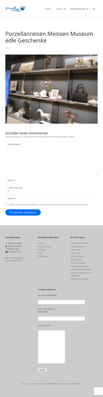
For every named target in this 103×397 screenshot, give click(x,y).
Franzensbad (76, 259)
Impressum (43, 256)
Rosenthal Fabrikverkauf (81, 269)
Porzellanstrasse (77, 246)
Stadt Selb (75, 249)
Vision (40, 243)
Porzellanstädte (78, 8)
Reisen (59, 8)
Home (48, 8)
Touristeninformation (79, 243)
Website (12, 198)
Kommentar (12, 144)
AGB (40, 253)
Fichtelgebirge (76, 256)
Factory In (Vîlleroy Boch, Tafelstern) (81, 274)
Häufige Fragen (45, 246)
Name (9, 180)
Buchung (42, 249)
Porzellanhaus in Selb (79, 266)
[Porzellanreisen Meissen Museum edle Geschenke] (51, 122)
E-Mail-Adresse (14, 189)
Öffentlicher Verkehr (79, 279)
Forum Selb (75, 253)
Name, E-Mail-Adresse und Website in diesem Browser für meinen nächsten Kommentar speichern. (49, 204)
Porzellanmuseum (78, 263)
